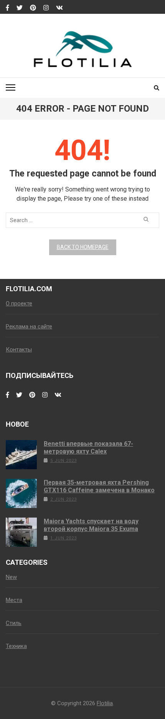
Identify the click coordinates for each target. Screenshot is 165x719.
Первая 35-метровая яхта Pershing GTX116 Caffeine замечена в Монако (99, 486)
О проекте (19, 303)
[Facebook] (7, 8)
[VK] (59, 8)
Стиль (13, 623)
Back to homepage (83, 247)
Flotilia (105, 703)
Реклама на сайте (29, 326)
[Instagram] (46, 8)
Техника (16, 646)
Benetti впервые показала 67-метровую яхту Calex (88, 447)
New (11, 577)
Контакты (19, 349)
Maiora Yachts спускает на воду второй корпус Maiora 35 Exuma (91, 525)
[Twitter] (19, 8)
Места (14, 600)
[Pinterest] (33, 8)
